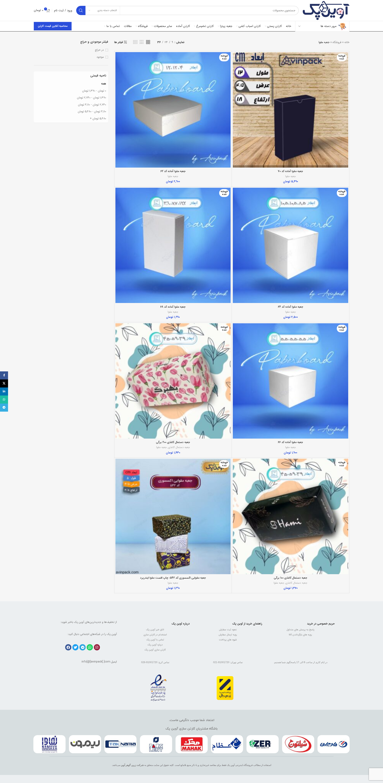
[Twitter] (75, 647)
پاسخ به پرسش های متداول (300, 630)
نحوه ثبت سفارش (228, 630)
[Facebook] (68, 647)
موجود (100, 57)
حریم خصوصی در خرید (321, 623)
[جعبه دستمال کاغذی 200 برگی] (173, 381)
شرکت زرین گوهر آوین (132, 765)
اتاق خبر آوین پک (155, 630)
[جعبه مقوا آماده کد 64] (290, 245)
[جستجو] (80, 10)
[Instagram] (97, 647)
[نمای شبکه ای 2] (148, 42)
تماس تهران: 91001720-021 (228, 662)
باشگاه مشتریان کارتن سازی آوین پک (191, 728)
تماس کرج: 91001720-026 (155, 662)
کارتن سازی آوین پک (155, 650)
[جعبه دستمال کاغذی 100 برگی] (290, 516)
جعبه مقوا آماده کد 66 (290, 442)
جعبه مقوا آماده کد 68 (173, 307)
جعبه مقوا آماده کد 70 (290, 171)
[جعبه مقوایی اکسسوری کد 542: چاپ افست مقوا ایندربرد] (173, 516)
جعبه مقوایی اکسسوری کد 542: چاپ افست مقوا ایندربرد (173, 578)
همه (103, 83)
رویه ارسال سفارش (228, 635)
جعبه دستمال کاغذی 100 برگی (290, 578)
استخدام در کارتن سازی (155, 635)
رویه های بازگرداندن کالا (300, 635)
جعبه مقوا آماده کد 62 (173, 171)
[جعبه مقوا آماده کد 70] (290, 110)
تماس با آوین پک (155, 640)
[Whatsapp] (90, 647)
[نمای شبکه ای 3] (142, 42)
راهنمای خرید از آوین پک (247, 623)
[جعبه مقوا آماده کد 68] (173, 245)
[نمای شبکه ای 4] (135, 42)
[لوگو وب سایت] (326, 10)
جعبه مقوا (290, 176)
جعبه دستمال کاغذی (179, 447)
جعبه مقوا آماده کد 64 (290, 307)
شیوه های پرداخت (228, 640)
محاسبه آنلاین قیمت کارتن (53, 26)
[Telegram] (82, 647)
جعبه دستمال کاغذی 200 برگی (173, 442)
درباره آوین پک (180, 623)
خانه (346, 42)
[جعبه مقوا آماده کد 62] (173, 110)
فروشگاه (337, 42)
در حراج (99, 50)
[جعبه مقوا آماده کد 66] (290, 381)
